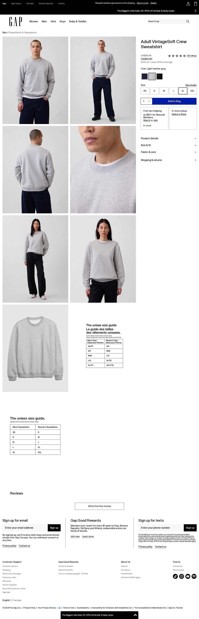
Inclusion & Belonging (130, 577)
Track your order (9, 577)
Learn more (88, 536)
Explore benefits (65, 570)
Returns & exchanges (11, 574)
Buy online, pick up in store (14, 589)
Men (44, 21)
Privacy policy (9, 545)
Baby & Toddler (77, 21)
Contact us (24, 545)
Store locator (178, 570)
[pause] (195, 11)
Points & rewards (65, 566)
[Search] (188, 21)
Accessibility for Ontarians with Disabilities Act (111, 608)
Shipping (6, 570)
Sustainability (83, 608)
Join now (75, 536)
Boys (62, 21)
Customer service (10, 566)
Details (153, 3)
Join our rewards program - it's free (73, 574)
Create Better (127, 574)
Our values (125, 570)
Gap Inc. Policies (175, 608)
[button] (69, 260)
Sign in (146, 120)
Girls (53, 21)
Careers (124, 566)
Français (17, 600)
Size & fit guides (9, 585)
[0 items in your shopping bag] (195, 3)
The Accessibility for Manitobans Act (150, 608)
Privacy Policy (29, 608)
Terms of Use (68, 608)
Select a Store (179, 114)
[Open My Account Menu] (188, 3)
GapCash (6, 592)
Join (155, 120)
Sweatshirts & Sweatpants (23, 32)
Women (33, 21)
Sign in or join (143, 3)
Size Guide (191, 85)
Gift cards (6, 581)
